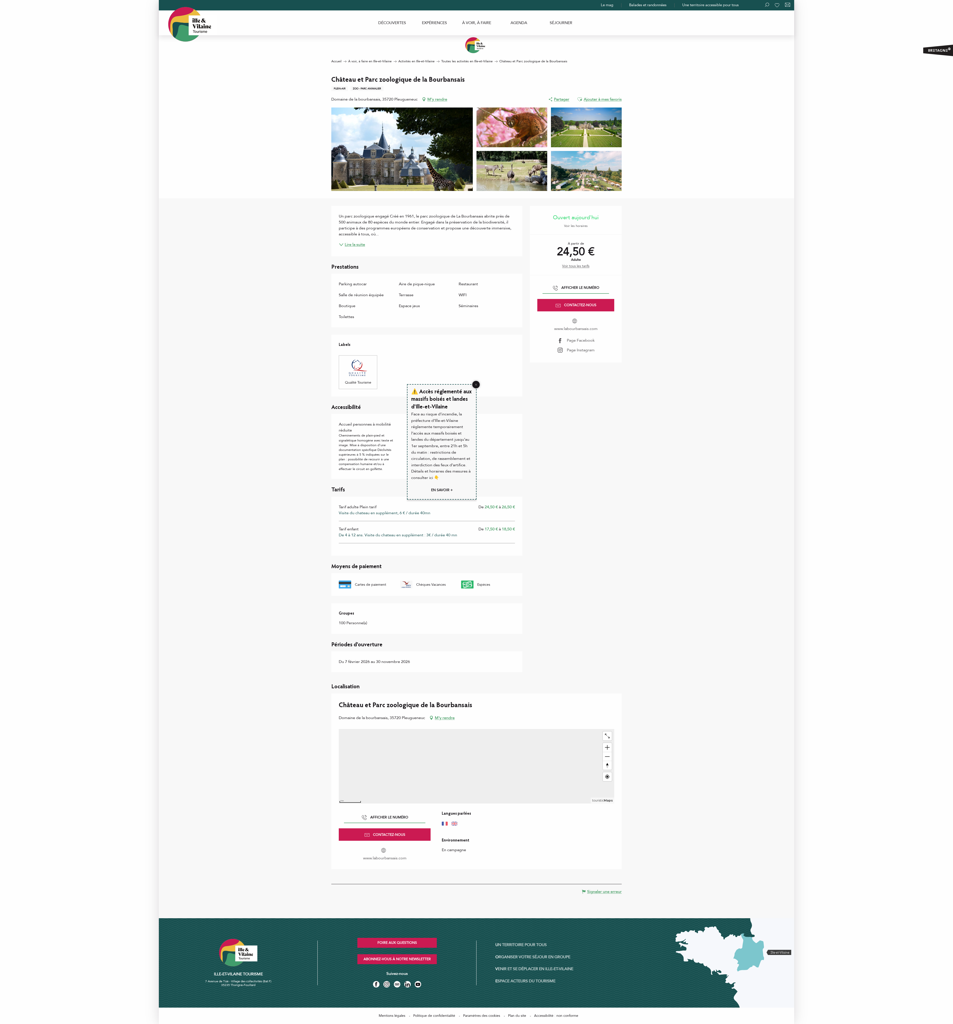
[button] (580, 99)
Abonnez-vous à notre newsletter (397, 959)
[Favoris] (777, 5)
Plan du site (517, 1015)
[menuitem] (392, 23)
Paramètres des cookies (481, 1015)
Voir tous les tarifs (575, 266)
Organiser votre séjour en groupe (532, 957)
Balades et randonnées (647, 4)
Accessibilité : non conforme (556, 1015)
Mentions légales (392, 1015)
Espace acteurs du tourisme (525, 981)
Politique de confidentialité (434, 1015)
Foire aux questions (397, 942)
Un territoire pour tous (521, 945)
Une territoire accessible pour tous (710, 4)
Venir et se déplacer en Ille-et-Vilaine (534, 969)
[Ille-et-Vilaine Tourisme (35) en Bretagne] (476, 45)
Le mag (607, 4)
